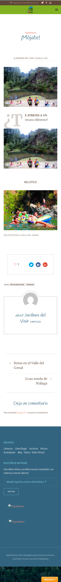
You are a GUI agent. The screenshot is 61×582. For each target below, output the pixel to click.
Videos (27, 452)
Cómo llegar (21, 448)
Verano (30, 284)
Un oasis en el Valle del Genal (21, 235)
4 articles (35, 322)
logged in (22, 412)
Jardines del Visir (25, 58)
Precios (43, 448)
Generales (30, 33)
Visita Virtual (38, 452)
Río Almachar (17, 284)
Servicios (33, 448)
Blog (20, 452)
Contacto (8, 448)
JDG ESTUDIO (48, 555)
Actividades (9, 452)
